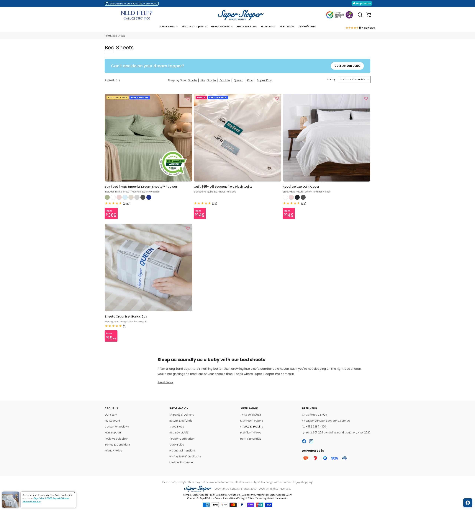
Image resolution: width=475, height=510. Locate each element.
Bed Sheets (118, 35)
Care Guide (176, 444)
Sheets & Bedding (251, 426)
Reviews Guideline (116, 439)
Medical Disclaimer (181, 462)
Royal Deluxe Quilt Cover (301, 187)
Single (192, 80)
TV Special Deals (250, 415)
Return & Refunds (180, 420)
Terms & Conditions (117, 444)
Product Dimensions (182, 450)
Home (108, 35)
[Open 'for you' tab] (467, 502)
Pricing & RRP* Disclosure (185, 456)
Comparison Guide (347, 66)
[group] (168, 26)
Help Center (363, 3)
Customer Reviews (117, 426)
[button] (168, 26)
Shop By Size (166, 26)
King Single (208, 80)
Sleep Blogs (176, 426)
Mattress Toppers (193, 26)
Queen (238, 80)
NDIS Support (113, 432)
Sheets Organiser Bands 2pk (126, 317)
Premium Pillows (250, 432)
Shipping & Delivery (181, 415)
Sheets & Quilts (220, 26)
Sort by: (331, 79)
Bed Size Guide (178, 432)
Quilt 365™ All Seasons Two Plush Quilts (223, 187)
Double (225, 80)
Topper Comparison (182, 439)
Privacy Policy (113, 450)
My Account (112, 420)
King (250, 80)
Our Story (111, 415)
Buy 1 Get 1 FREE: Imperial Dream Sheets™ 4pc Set (141, 187)
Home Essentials (250, 439)
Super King (264, 80)
